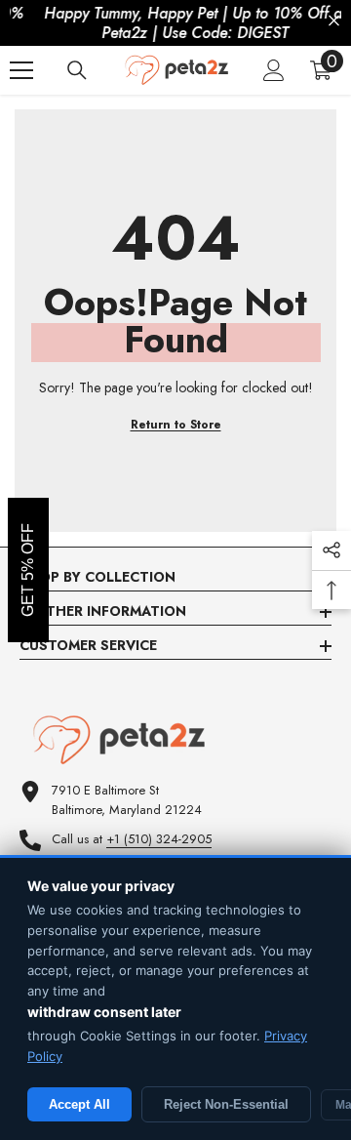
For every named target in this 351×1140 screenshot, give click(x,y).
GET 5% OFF (28, 570)
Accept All (79, 1104)
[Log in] (274, 70)
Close (334, 21)
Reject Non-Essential (226, 1104)
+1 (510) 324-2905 (159, 839)
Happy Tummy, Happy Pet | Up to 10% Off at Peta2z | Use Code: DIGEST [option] (177, 23)
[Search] (77, 70)
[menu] (21, 70)
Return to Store (176, 424)
